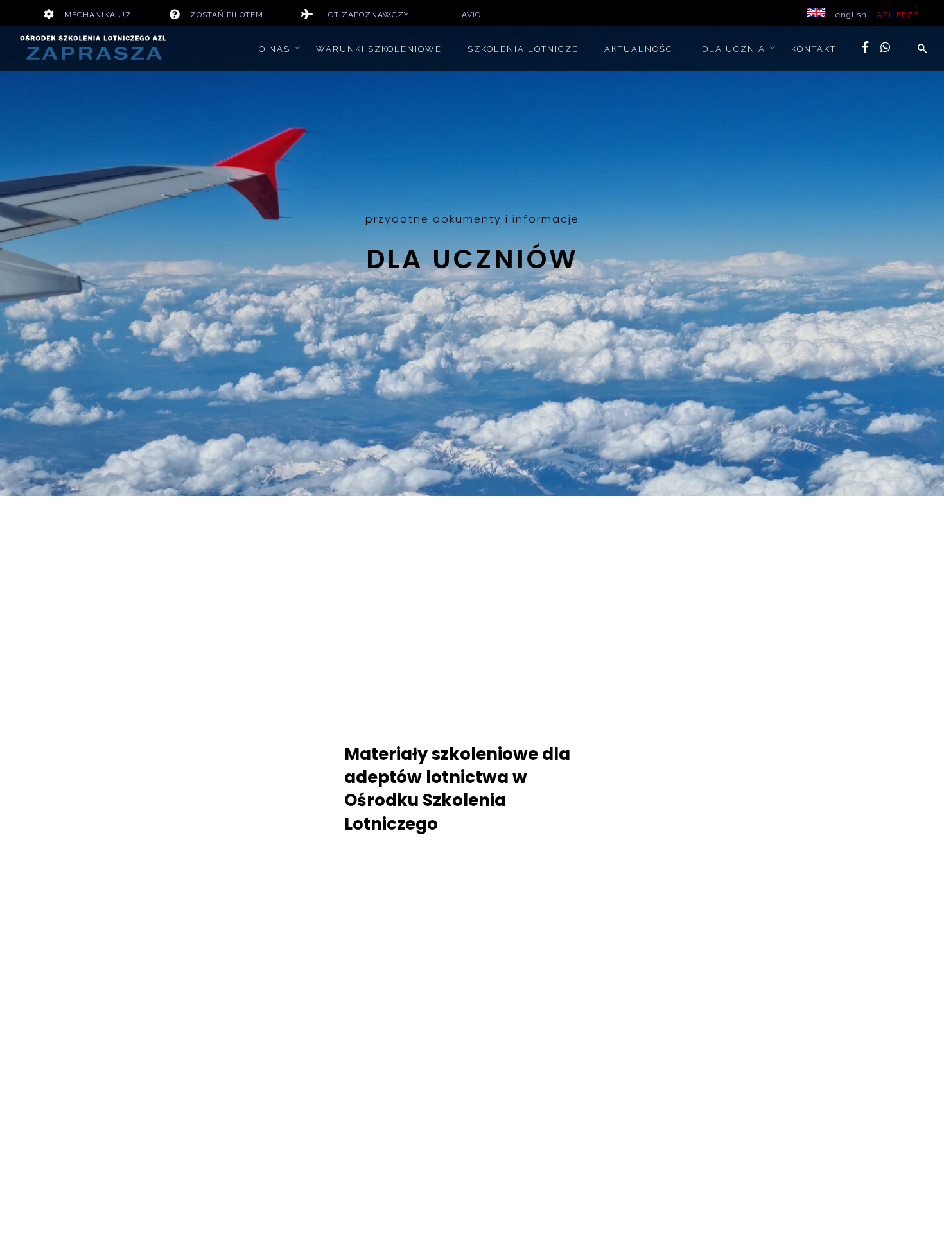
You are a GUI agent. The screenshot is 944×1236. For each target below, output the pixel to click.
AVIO (471, 14)
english (851, 14)
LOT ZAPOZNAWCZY (366, 14)
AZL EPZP (897, 14)
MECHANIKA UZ (98, 14)
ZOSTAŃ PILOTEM (226, 14)
